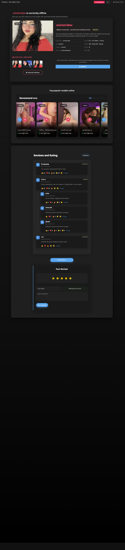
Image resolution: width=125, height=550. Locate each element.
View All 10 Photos (33, 72)
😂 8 (58, 202)
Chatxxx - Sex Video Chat (11, 2)
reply (66, 173)
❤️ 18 (48, 188)
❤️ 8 (51, 230)
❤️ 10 (48, 173)
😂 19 (58, 173)
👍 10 (43, 188)
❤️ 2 (51, 202)
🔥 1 (55, 230)
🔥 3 (54, 216)
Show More (61, 260)
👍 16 (43, 173)
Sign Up (83, 66)
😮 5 (63, 230)
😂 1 (59, 230)
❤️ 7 (50, 216)
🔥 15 (53, 173)
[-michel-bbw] (17, 64)
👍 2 (47, 202)
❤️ (45, 246)
